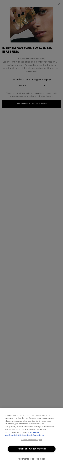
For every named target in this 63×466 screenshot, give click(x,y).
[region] (31, 437)
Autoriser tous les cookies (31, 449)
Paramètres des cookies (31, 459)
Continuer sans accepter (31, 440)
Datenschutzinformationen (31, 435)
